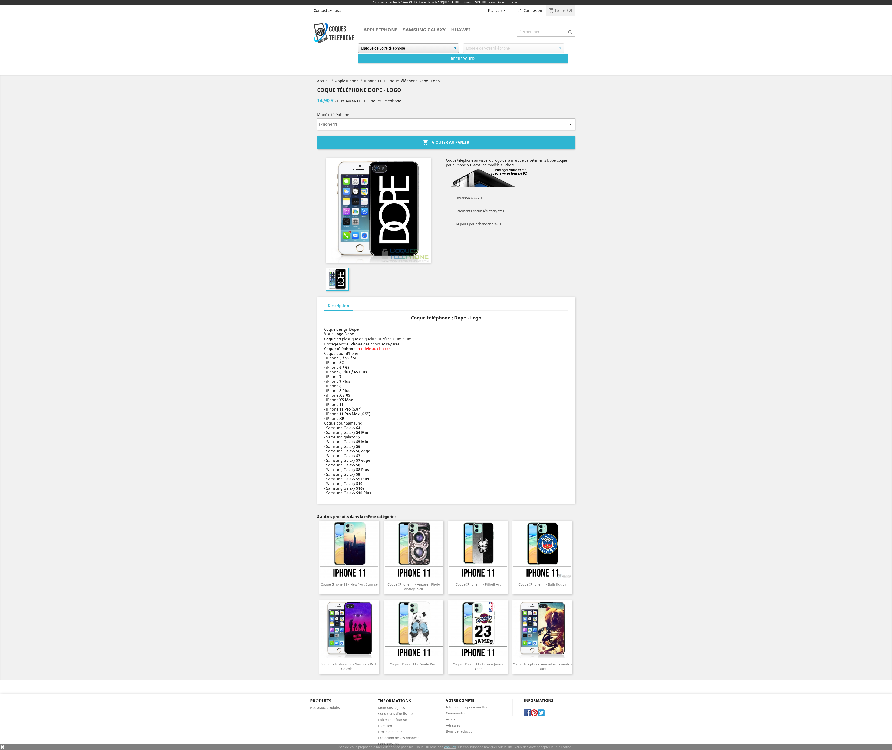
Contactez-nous (327, 10)
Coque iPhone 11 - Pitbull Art (478, 584)
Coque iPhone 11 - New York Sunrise (349, 584)
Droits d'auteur (390, 732)
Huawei (460, 30)
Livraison (385, 725)
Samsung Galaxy (424, 30)
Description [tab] (338, 305)
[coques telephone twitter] (541, 712)
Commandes (456, 713)
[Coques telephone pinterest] (534, 712)
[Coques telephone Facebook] (527, 712)
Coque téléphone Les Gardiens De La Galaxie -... (349, 666)
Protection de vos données (398, 738)
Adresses (453, 725)
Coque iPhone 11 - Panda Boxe (413, 664)
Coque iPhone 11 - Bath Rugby (542, 584)
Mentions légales (391, 707)
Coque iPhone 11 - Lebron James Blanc (478, 666)
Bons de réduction (460, 731)
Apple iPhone (380, 30)
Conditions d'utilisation (396, 713)
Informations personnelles (466, 707)
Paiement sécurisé (392, 719)
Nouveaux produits (325, 707)
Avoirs (451, 719)
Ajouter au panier (446, 142)
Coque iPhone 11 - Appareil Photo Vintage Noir (413, 586)
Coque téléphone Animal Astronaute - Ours (542, 666)
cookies (450, 747)
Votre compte (460, 700)
